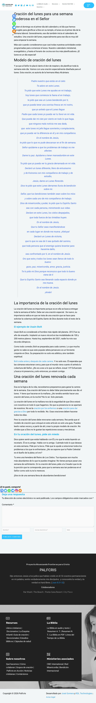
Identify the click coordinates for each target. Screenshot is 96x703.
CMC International (55, 664)
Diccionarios (12, 631)
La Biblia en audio (42, 4)
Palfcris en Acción (15, 671)
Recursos (55, 4)
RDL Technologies (84, 693)
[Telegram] (12, 490)
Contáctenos (22, 674)
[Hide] (13, 35)
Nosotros (39, 7)
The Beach (38, 592)
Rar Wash (28, 592)
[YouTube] (27, 5)
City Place (68, 592)
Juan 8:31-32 (58, 582)
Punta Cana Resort (53, 592)
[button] (89, 5)
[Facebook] (16, 5)
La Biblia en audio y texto (58, 628)
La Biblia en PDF (57, 635)
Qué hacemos (12, 664)
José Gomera (68, 693)
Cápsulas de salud (23, 641)
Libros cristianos (13, 628)
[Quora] (30, 5)
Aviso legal (50, 697)
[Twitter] (19, 5)
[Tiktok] (24, 5)
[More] (20, 490)
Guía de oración (21, 635)
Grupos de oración (24, 667)
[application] (48, 4)
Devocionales (13, 638)
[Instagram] (21, 5)
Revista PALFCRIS (67, 4)
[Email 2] (33, 5)
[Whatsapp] (9, 490)
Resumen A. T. (53, 631)
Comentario (8, 504)
